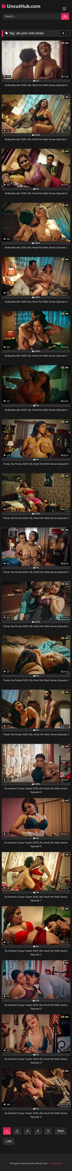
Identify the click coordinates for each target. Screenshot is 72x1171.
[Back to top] (61, 1160)
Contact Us (56, 1163)
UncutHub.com (23, 6)
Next (60, 1130)
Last (8, 1141)
